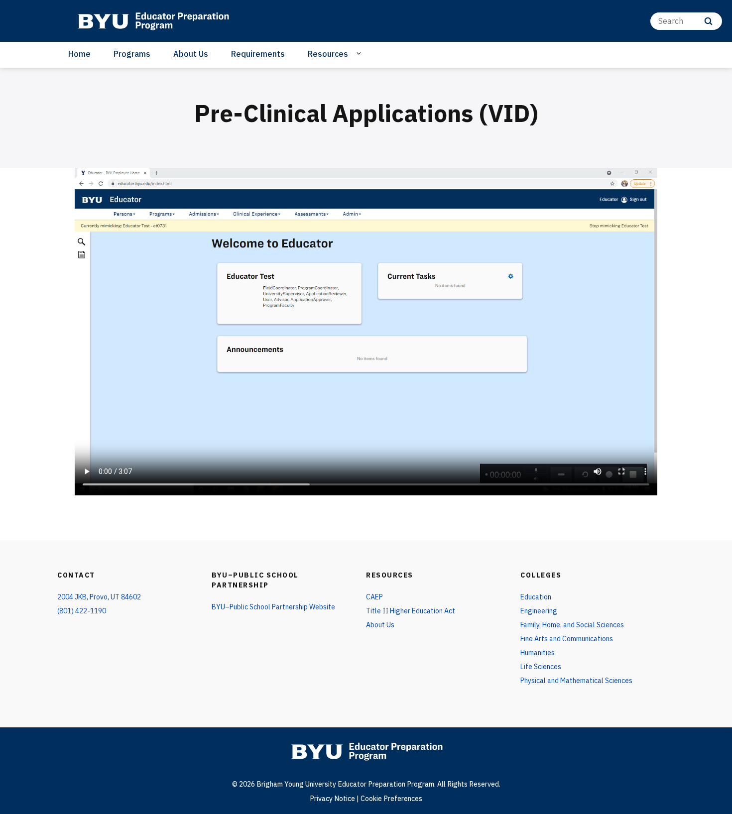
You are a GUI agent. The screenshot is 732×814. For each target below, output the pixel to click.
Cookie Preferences (391, 798)
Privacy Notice (332, 798)
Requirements (258, 54)
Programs (132, 54)
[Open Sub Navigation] (360, 53)
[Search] (708, 21)
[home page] (152, 21)
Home (79, 54)
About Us (190, 54)
